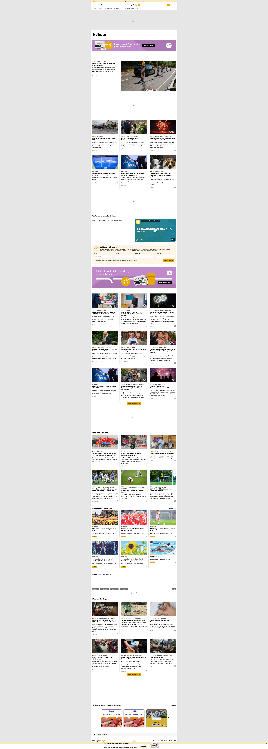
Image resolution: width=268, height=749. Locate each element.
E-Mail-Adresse (159, 253)
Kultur (132, 8)
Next (168, 718)
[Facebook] (154, 740)
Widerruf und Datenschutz (133, 260)
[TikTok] (151, 740)
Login (174, 4)
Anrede (95, 253)
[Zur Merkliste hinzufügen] (117, 76)
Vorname (117, 253)
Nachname (137, 253)
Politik (117, 8)
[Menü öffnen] (93, 5)
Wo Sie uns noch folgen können (168, 740)
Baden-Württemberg (110, 8)
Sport (128, 8)
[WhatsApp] (148, 740)
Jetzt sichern (143, 746)
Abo (168, 4)
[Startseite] (95, 734)
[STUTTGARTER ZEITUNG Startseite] (134, 5)
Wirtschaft (123, 8)
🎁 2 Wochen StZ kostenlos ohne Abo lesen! (134, 1)
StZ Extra (137, 8)
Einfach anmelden (168, 260)
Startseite (94, 8)
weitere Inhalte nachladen (134, 403)
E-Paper (98, 5)
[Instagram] (145, 740)
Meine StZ (101, 8)
